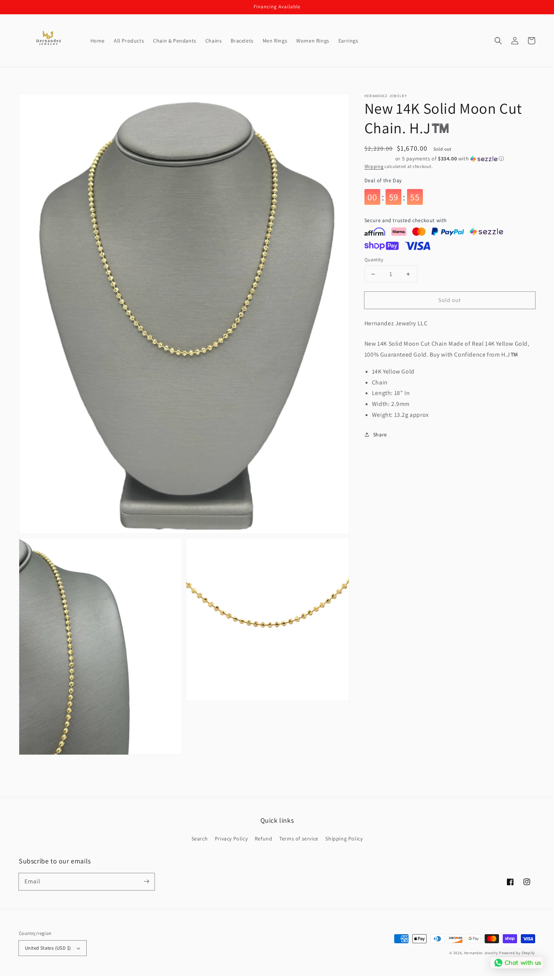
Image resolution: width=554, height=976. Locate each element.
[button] (498, 40)
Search (199, 838)
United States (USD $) (48, 948)
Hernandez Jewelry (481, 952)
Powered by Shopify (517, 952)
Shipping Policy (344, 838)
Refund (263, 838)
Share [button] (380, 434)
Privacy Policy (231, 838)
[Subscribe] (146, 881)
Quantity (373, 259)
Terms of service (298, 838)
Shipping (374, 166)
